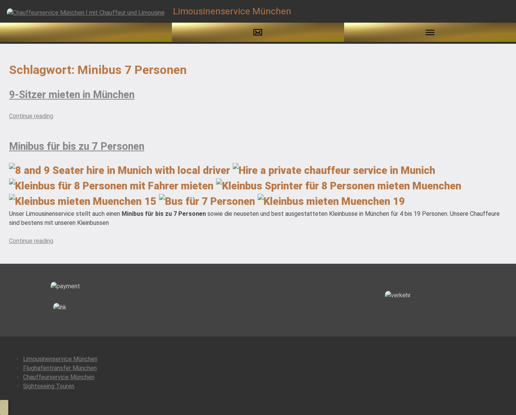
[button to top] (4, 407)
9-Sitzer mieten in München (71, 95)
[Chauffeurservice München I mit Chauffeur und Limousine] (85, 12)
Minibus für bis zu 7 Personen (76, 146)
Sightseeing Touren (48, 386)
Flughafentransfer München (60, 368)
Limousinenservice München (60, 359)
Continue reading (31, 116)
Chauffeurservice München (58, 377)
